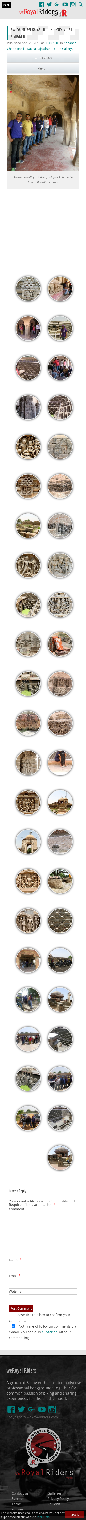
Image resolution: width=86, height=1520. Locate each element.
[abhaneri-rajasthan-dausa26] (60, 458)
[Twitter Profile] (49, 2)
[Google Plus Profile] (57, 2)
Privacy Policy (58, 1498)
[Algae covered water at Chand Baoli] (28, 616)
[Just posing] (28, 1129)
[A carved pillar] (28, 418)
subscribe (50, 1332)
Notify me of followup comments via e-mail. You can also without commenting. (42, 1332)
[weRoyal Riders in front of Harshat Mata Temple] (60, 971)
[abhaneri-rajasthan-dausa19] (28, 576)
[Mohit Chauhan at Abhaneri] (60, 339)
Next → (43, 68)
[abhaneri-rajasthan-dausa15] (28, 655)
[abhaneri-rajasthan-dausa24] (60, 497)
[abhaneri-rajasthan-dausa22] (60, 537)
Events (17, 1498)
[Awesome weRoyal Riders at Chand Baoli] (60, 379)
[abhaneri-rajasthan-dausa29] (28, 379)
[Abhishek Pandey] (60, 1169)
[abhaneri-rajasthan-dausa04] (60, 892)
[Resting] (60, 300)
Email (15, 1275)
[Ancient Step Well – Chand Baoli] (60, 1129)
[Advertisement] (43, 230)
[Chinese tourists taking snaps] (28, 339)
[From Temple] (28, 774)
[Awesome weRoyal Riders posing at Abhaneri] (43, 123)
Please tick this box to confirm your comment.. (39, 1317)
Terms (17, 1504)
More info (43, 1517)
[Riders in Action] (60, 1090)
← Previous (43, 57)
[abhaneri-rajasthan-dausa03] (28, 892)
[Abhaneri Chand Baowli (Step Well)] (28, 695)
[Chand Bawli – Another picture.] (60, 1050)
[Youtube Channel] (65, 2)
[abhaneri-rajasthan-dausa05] (28, 853)
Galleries (55, 1493)
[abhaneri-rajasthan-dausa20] (60, 576)
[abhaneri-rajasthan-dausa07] (28, 813)
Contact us (20, 1493)
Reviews (54, 1504)
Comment (16, 1209)
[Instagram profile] (73, 2)
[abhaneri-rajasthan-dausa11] (28, 734)
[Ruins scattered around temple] (28, 537)
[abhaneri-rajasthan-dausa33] (28, 300)
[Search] (80, 2)
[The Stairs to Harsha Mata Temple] (60, 1011)
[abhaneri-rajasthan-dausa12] (60, 734)
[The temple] (28, 971)
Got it (75, 1514)
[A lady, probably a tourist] (60, 774)
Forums (18, 1509)
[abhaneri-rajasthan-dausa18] (60, 616)
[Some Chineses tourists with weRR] (28, 1050)
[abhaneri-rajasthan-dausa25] (28, 458)
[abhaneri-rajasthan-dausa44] (28, 1011)
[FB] (41, 2)
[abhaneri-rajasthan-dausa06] (60, 853)
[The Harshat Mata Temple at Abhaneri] (60, 813)
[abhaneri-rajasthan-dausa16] (60, 655)
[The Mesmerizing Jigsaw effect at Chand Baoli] (60, 932)
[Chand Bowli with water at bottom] (28, 1090)
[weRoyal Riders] (43, 13)
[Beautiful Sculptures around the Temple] (28, 932)
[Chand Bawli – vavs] (60, 418)
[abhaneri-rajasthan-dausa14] (60, 695)
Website (15, 1291)
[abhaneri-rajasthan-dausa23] (28, 497)
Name (15, 1259)
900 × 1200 (52, 43)
